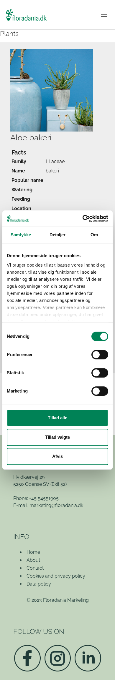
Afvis (57, 456)
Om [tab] (94, 234)
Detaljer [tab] (58, 234)
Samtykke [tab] (21, 234)
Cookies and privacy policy (56, 576)
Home (33, 552)
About (33, 560)
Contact (35, 568)
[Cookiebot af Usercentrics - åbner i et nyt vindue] (82, 218)
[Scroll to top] (102, 667)
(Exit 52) (58, 484)
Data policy (39, 584)
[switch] (99, 354)
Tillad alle (57, 417)
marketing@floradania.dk (56, 505)
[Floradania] (26, 14)
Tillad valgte (57, 437)
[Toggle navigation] (104, 15)
